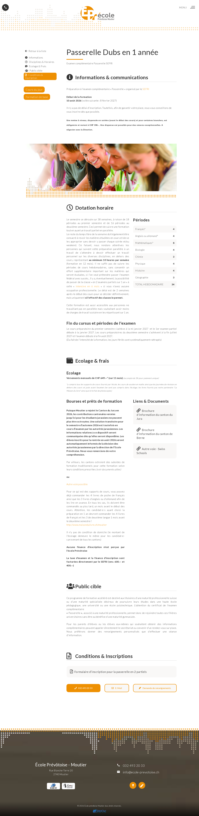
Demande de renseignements (156, 688)
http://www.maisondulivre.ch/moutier (86, 524)
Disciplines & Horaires (40, 61)
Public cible (35, 70)
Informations (35, 57)
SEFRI (146, 89)
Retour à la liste (36, 51)
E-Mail (118, 688)
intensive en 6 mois (87, 286)
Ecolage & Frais (36, 66)
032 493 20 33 (84, 688)
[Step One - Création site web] (99, 811)
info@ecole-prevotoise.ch (141, 772)
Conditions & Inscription (34, 76)
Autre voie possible (77, 484)
